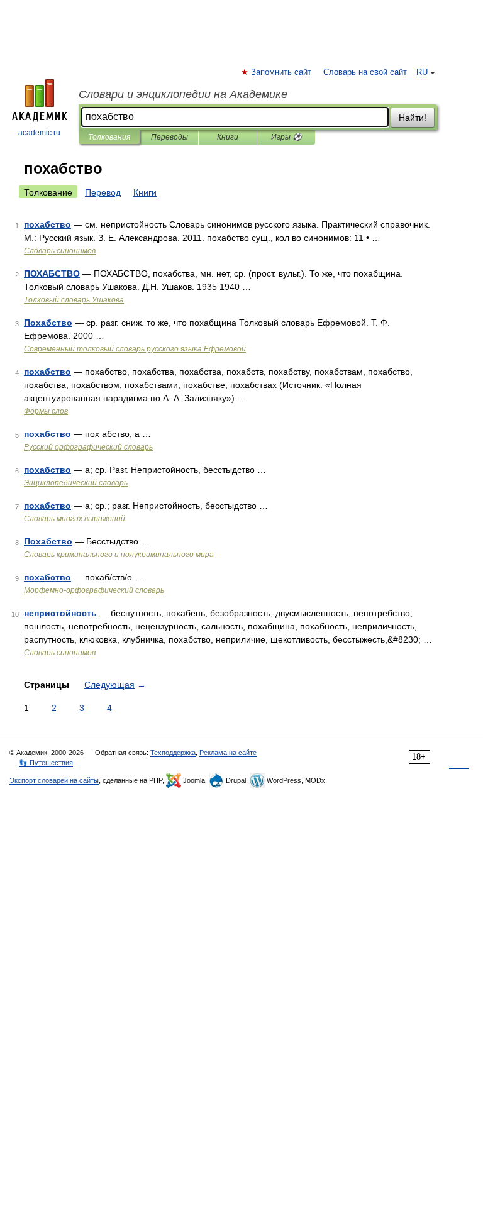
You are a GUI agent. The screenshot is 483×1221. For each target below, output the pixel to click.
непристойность (60, 613)
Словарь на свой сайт (365, 72)
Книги (227, 137)
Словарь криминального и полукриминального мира (119, 554)
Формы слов (46, 411)
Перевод (103, 192)
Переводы (169, 137)
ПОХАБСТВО (52, 273)
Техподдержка (173, 752)
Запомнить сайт (281, 72)
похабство (47, 224)
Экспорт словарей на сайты (54, 780)
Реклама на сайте (228, 752)
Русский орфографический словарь (88, 447)
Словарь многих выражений (74, 518)
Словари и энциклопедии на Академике (183, 94)
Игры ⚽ (286, 137)
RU (422, 72)
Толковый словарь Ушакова (74, 300)
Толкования (109, 137)
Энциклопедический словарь (76, 482)
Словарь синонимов (60, 250)
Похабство (48, 323)
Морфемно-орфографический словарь (94, 590)
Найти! (412, 118)
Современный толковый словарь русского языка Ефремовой (135, 349)
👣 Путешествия (46, 762)
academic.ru (39, 132)
